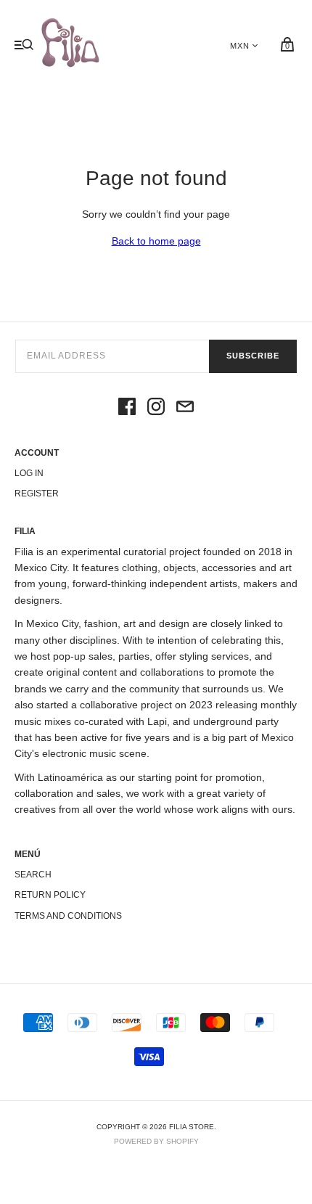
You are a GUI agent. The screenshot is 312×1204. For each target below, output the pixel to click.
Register (37, 493)
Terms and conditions (68, 916)
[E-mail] (185, 408)
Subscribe (252, 355)
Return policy (50, 895)
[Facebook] (127, 408)
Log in (29, 473)
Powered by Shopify (156, 1141)
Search (33, 874)
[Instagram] (156, 408)
